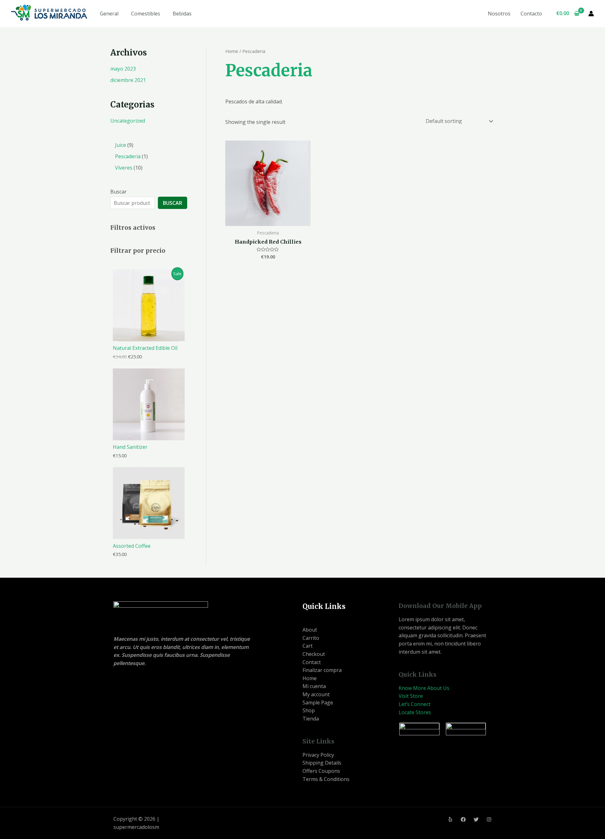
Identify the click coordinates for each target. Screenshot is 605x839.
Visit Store (411, 695)
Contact (311, 662)
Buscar (118, 191)
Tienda (310, 718)
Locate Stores (415, 712)
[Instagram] (489, 819)
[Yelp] (450, 819)
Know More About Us (424, 688)
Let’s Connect (414, 704)
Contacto (531, 13)
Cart (307, 645)
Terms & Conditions (325, 779)
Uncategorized (127, 120)
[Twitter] (476, 819)
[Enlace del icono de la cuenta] (591, 13)
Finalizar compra (322, 670)
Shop (308, 710)
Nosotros (499, 13)
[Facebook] (463, 819)
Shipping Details (321, 762)
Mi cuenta (314, 686)
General (109, 13)
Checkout (313, 654)
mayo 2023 (123, 68)
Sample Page (317, 702)
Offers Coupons (321, 770)
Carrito (310, 637)
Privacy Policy (318, 754)
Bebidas (182, 13)
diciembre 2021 (128, 80)
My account (316, 694)
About (309, 629)
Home (231, 51)
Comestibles (145, 13)
